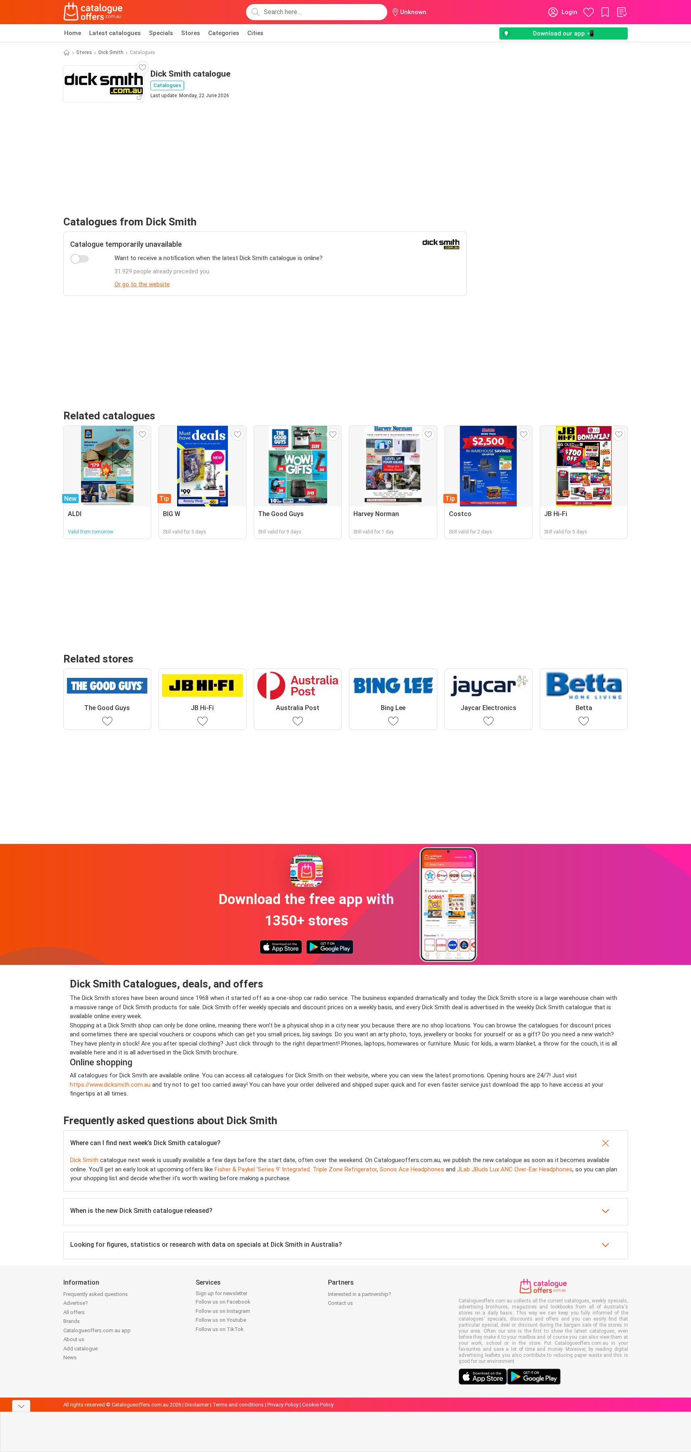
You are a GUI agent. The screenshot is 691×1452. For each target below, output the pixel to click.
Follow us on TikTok (220, 1329)
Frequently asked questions (95, 1294)
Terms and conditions (238, 1405)
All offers (74, 1312)
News (70, 1357)
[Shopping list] (621, 12)
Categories (223, 33)
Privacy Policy (283, 1405)
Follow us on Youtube (221, 1320)
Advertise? (75, 1303)
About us (73, 1339)
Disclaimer (197, 1405)
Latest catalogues (115, 33)
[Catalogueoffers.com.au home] (93, 12)
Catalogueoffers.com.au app (97, 1330)
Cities (255, 33)
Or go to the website (142, 284)
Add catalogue (80, 1349)
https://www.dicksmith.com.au (110, 1084)
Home (72, 33)
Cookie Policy (318, 1405)
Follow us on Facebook (223, 1302)
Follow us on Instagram (223, 1311)
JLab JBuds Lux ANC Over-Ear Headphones (514, 1169)
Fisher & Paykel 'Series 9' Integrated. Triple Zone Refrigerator (296, 1169)
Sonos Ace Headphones (412, 1169)
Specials (161, 33)
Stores (190, 33)
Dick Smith (110, 52)
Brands (71, 1321)
